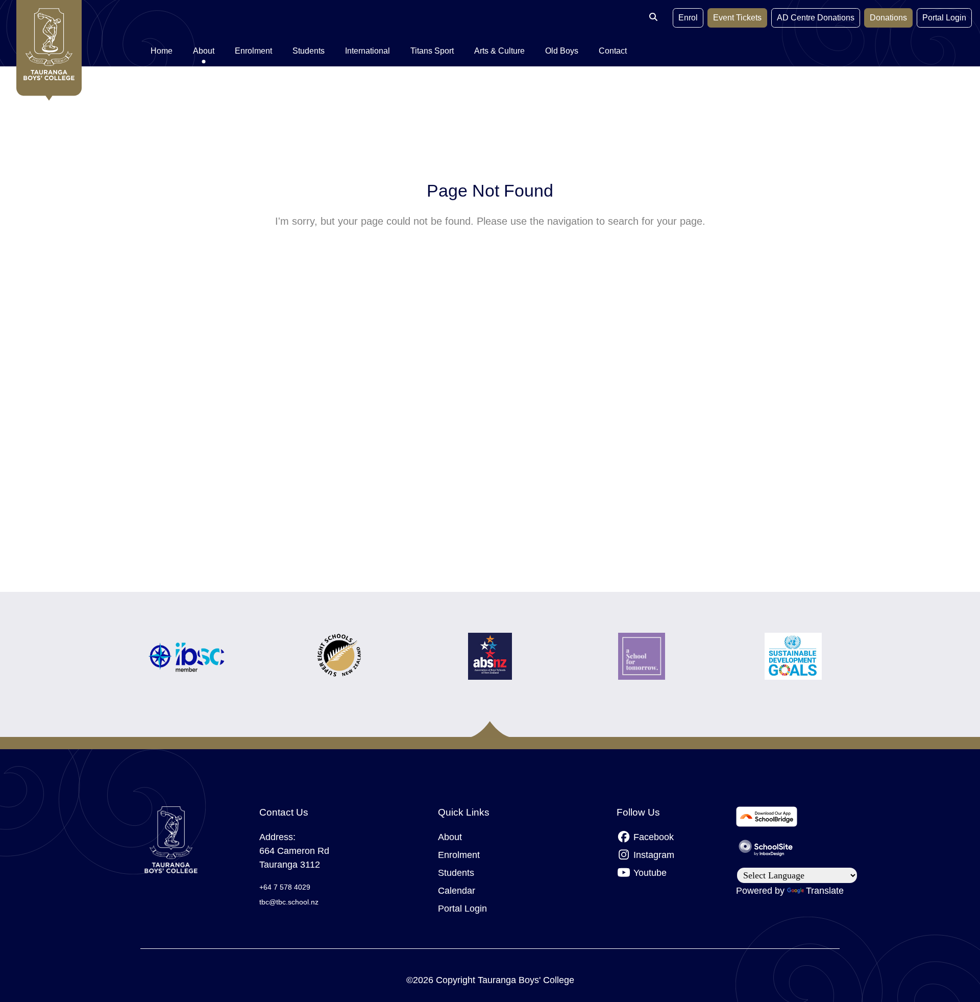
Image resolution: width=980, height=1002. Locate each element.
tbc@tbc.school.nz (288, 902)
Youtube (649, 873)
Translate (825, 891)
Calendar (456, 891)
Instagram (652, 855)
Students (456, 873)
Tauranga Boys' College (526, 980)
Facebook (652, 837)
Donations (888, 17)
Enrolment (459, 855)
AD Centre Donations (815, 17)
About (450, 837)
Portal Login (944, 17)
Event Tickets (737, 17)
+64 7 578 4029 (284, 887)
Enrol (688, 17)
